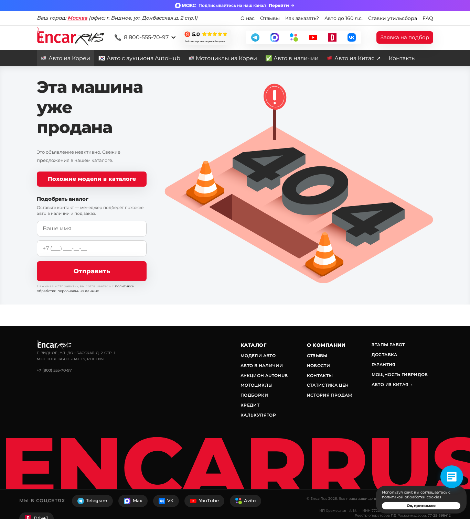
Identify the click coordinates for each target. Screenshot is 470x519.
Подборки (254, 395)
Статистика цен (328, 385)
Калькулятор (258, 415)
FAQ (428, 18)
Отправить (92, 271)
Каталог (253, 345)
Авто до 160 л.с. (343, 18)
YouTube (209, 500)
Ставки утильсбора (392, 18)
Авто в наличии (262, 365)
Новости (318, 365)
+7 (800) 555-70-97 (54, 370)
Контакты (402, 58)
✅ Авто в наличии (292, 58)
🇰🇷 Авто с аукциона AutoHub (139, 58)
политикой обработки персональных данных (86, 288)
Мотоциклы (257, 385)
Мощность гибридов (400, 374)
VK (170, 500)
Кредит (250, 405)
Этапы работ (388, 344)
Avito (250, 500)
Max (137, 500)
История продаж (330, 395)
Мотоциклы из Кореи (226, 58)
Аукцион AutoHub (264, 375)
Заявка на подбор (405, 37)
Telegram (96, 500)
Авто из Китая (392, 384)
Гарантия (384, 364)
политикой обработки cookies (411, 497)
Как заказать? (302, 18)
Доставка (384, 354)
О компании (326, 345)
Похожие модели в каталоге (92, 179)
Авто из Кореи (69, 58)
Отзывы (270, 18)
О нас (248, 18)
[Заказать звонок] (451, 476)
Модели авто (258, 355)
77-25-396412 (439, 515)
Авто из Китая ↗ (357, 58)
